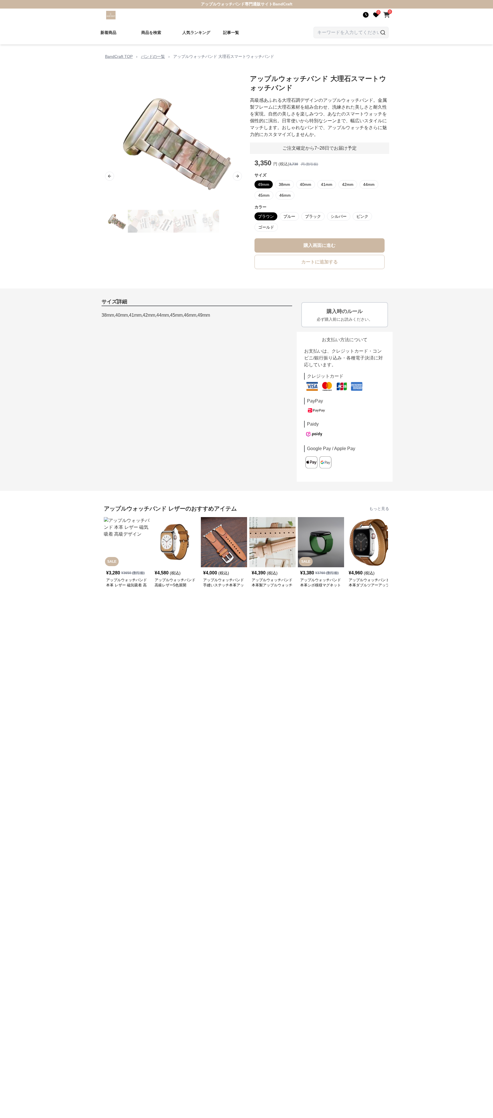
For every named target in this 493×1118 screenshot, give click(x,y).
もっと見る (379, 508)
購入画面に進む (320, 245)
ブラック (313, 216)
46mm (285, 195)
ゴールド (266, 227)
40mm (305, 184)
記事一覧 (231, 32)
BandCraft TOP (119, 56)
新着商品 (108, 32)
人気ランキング (196, 32)
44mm (369, 184)
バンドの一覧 (153, 56)
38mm (284, 184)
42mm (347, 184)
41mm (326, 184)
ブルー (289, 216)
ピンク (362, 216)
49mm (263, 184)
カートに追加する (319, 261)
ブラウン (266, 216)
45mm (264, 195)
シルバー (339, 216)
